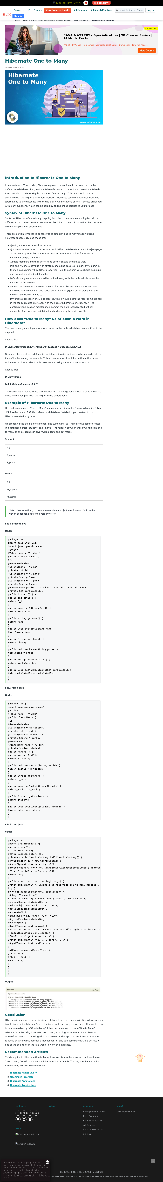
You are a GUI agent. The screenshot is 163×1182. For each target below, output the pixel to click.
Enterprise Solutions (94, 1111)
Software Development (32, 20)
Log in (150, 10)
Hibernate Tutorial (80, 20)
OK (47, 1162)
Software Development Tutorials (57, 20)
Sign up (87, 1134)
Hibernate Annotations (22, 1081)
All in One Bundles (93, 1129)
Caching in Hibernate (21, 1077)
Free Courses (35, 10)
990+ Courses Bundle (58, 10)
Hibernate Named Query (23, 1072)
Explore (18, 10)
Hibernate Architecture (23, 1085)
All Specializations (101, 10)
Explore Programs (93, 1120)
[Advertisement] (133, 96)
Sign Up (18, 16)
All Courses (80, 10)
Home (17, 20)
